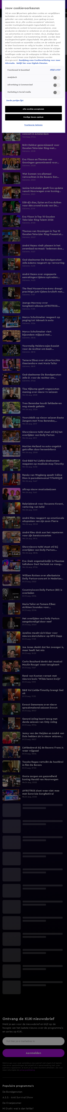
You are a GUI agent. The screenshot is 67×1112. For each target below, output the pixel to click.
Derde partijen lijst (14, 100)
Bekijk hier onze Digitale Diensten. (32, 63)
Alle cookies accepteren (33, 109)
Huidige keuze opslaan (33, 117)
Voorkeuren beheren (33, 125)
